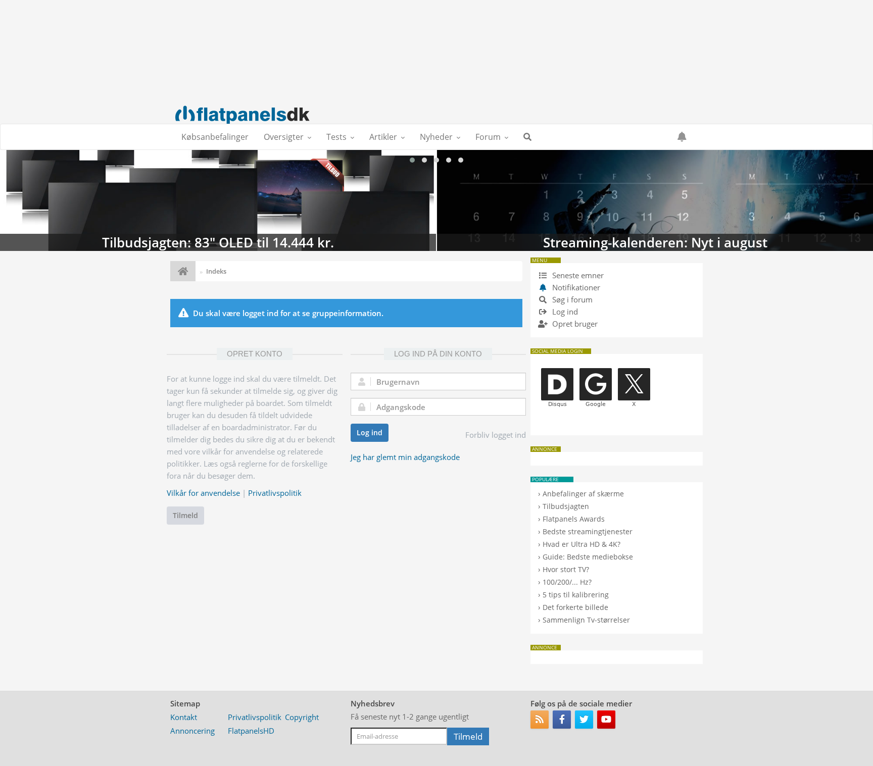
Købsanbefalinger (215, 136)
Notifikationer (576, 287)
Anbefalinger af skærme (583, 493)
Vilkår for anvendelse (203, 493)
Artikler (383, 136)
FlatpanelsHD (251, 731)
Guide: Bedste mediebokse (588, 556)
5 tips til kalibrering (576, 594)
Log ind (369, 432)
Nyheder (436, 136)
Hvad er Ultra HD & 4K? (581, 544)
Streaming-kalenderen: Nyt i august (655, 200)
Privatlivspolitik (275, 493)
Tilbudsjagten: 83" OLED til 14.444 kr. (218, 200)
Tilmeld (185, 515)
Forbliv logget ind (495, 435)
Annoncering (192, 731)
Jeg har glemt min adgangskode (405, 457)
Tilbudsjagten (566, 506)
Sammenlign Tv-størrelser (586, 620)
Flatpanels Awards (574, 519)
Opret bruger (574, 324)
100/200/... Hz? (567, 582)
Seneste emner (577, 275)
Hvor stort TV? (566, 569)
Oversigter (284, 136)
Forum (488, 136)
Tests (336, 136)
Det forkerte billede (575, 607)
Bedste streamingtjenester (588, 531)
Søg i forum (571, 299)
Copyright (302, 717)
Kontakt (183, 717)
